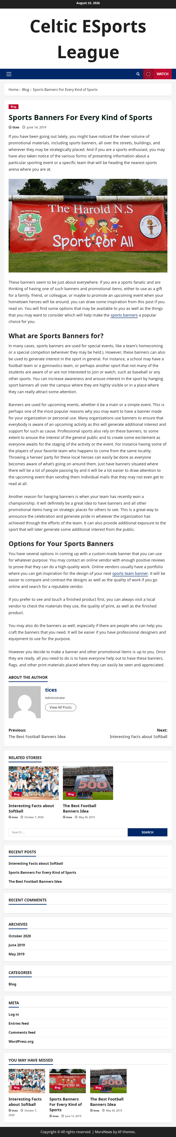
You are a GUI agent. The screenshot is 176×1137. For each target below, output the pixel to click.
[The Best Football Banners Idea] (88, 783)
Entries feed (19, 1023)
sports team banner (130, 573)
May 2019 (16, 954)
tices (15, 127)
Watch (162, 74)
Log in (14, 1014)
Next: (138, 733)
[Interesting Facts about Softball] (34, 783)
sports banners (124, 315)
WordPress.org (21, 1041)
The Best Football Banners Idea (79, 808)
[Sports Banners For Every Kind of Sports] (67, 1081)
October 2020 (20, 936)
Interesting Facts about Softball (36, 863)
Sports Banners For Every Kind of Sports (42, 872)
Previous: (37, 733)
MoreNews (103, 1131)
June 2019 (17, 945)
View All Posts (61, 707)
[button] (9, 74)
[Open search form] (138, 74)
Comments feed (22, 1032)
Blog (13, 106)
